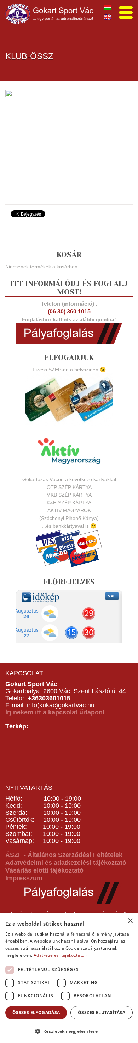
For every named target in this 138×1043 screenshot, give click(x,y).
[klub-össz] (30, 142)
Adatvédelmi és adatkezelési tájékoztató (65, 862)
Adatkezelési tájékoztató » (61, 955)
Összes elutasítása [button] (101, 1013)
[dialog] (69, 978)
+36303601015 (49, 698)
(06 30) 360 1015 (69, 312)
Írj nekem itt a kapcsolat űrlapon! (55, 712)
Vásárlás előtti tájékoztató (44, 870)
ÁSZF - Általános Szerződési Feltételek (63, 854)
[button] (69, 1031)
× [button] (130, 921)
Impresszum (23, 878)
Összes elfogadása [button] (36, 1013)
